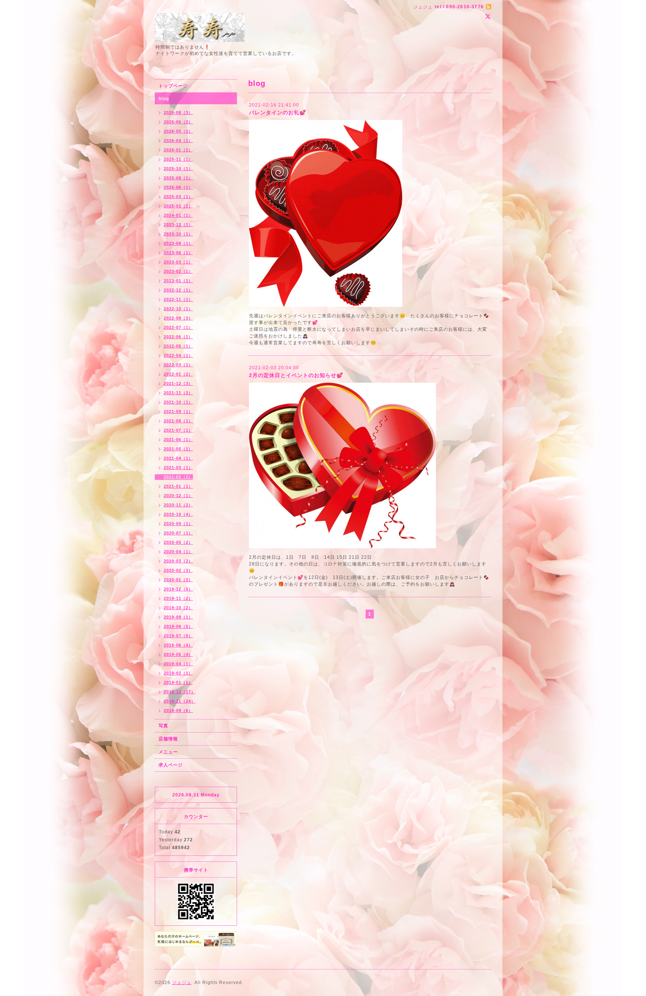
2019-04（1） (178, 664)
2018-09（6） (178, 710)
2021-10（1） (178, 402)
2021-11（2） (178, 393)
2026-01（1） (178, 150)
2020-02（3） (178, 570)
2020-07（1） (178, 533)
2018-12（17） (180, 692)
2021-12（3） (178, 383)
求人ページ (171, 765)
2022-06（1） (178, 336)
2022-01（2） (178, 374)
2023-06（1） (178, 252)
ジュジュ (181, 982)
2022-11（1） (178, 299)
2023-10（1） (178, 234)
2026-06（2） (178, 122)
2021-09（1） (178, 411)
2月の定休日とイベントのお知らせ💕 (296, 375)
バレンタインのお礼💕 (277, 112)
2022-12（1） (178, 290)
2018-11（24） (180, 701)
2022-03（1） (178, 365)
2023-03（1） (178, 262)
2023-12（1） (178, 224)
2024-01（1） (178, 215)
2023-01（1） (178, 280)
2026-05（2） (178, 131)
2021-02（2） (178, 477)
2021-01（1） (178, 486)
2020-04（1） (178, 551)
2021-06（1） (178, 439)
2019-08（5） (178, 626)
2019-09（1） (178, 617)
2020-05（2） (178, 542)
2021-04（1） (178, 458)
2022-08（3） (178, 318)
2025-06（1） (178, 187)
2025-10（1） (178, 168)
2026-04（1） (178, 140)
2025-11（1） (178, 159)
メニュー (168, 752)
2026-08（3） (178, 112)
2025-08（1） (178, 178)
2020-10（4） (178, 514)
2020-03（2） (178, 561)
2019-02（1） (178, 673)
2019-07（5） (178, 635)
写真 (163, 725)
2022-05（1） (178, 346)
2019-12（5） (178, 589)
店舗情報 (168, 738)
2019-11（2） (178, 598)
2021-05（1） (178, 449)
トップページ (173, 86)
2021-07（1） (178, 430)
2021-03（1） (178, 467)
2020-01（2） (178, 579)
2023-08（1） (178, 243)
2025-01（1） (178, 206)
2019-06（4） (178, 645)
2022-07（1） (178, 327)
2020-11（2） (178, 505)
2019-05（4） (178, 654)
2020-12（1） (178, 495)
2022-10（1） (178, 308)
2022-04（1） (178, 355)
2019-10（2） (178, 607)
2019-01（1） (178, 682)
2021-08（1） (178, 421)
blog (164, 98)
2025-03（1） (178, 196)
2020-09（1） (178, 523)
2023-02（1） (178, 271)
